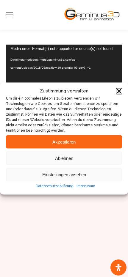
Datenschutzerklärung (55, 186)
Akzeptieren (64, 141)
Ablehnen (64, 157)
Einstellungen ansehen (64, 174)
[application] (64, 77)
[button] (119, 91)
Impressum (86, 186)
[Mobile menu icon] (9, 14)
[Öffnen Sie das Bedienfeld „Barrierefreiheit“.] (118, 267)
